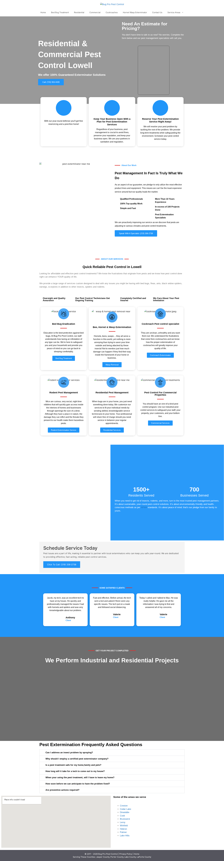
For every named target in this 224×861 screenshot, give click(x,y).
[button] (112, 752)
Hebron (123, 829)
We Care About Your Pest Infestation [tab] (166, 299)
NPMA (144, 507)
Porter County (116, 857)
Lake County (130, 857)
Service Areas (173, 12)
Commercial (94, 12)
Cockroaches (112, 12)
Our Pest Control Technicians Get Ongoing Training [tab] (92, 299)
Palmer (123, 832)
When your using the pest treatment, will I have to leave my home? (80, 777)
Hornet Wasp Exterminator (135, 12)
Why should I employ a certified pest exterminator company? (77, 759)
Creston (124, 805)
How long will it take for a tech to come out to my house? (75, 771)
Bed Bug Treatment (60, 12)
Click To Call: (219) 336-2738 (61, 564)
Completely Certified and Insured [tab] (133, 299)
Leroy (122, 822)
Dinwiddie (124, 812)
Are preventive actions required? (62, 790)
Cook (122, 815)
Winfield (124, 825)
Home (43, 12)
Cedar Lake (125, 809)
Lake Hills (125, 835)
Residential (79, 12)
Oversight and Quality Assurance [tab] (54, 299)
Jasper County (102, 857)
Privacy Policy (125, 854)
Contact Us (157, 12)
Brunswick (125, 819)
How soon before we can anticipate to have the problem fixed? (78, 783)
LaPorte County (144, 857)
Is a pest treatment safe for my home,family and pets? (73, 765)
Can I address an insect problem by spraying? (69, 752)
